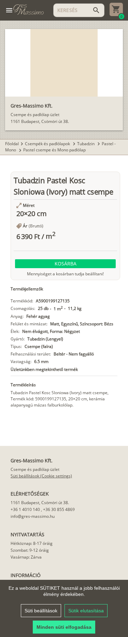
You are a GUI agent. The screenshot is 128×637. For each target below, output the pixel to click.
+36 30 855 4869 (59, 509)
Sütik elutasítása (86, 610)
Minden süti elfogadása (64, 627)
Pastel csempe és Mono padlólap (54, 150)
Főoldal (12, 144)
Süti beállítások (41, 610)
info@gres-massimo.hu (33, 516)
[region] (64, 608)
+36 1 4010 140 (25, 509)
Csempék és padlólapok (48, 144)
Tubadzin (86, 144)
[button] (65, 263)
